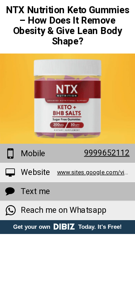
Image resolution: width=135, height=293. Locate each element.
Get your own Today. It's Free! (67, 227)
